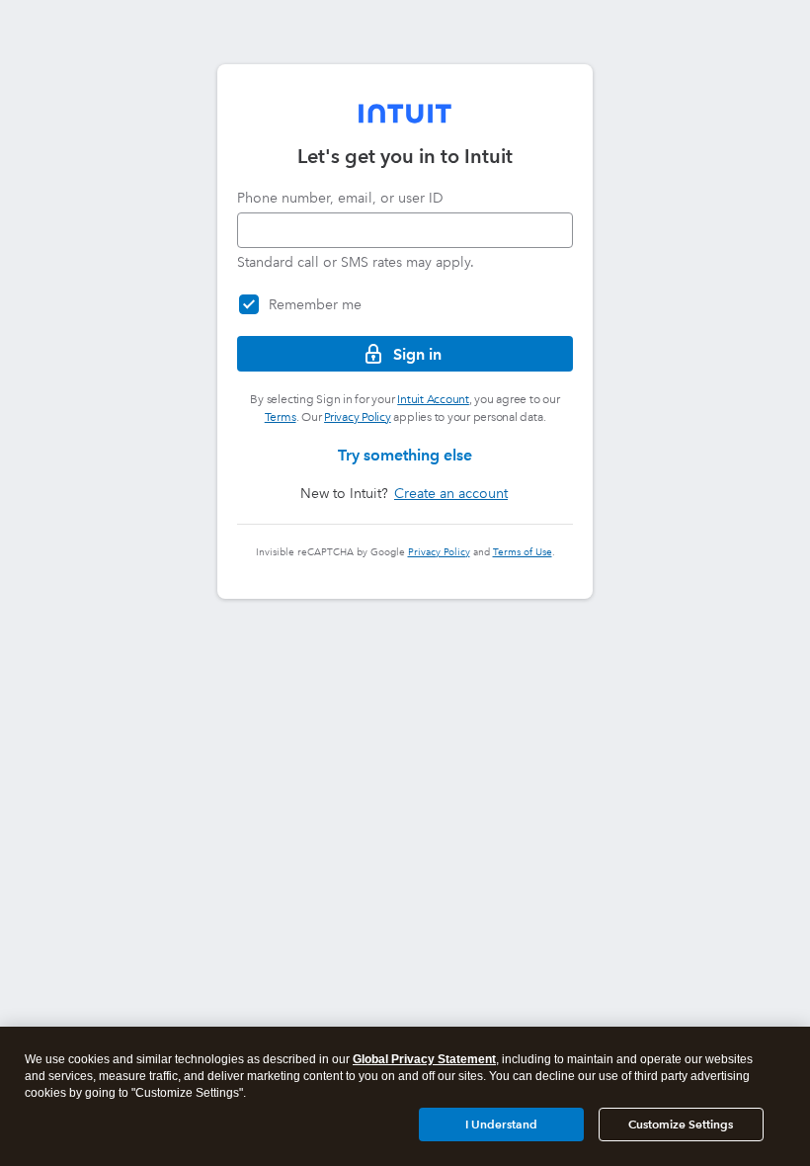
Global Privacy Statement (424, 1059)
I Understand (501, 1124)
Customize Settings (680, 1124)
